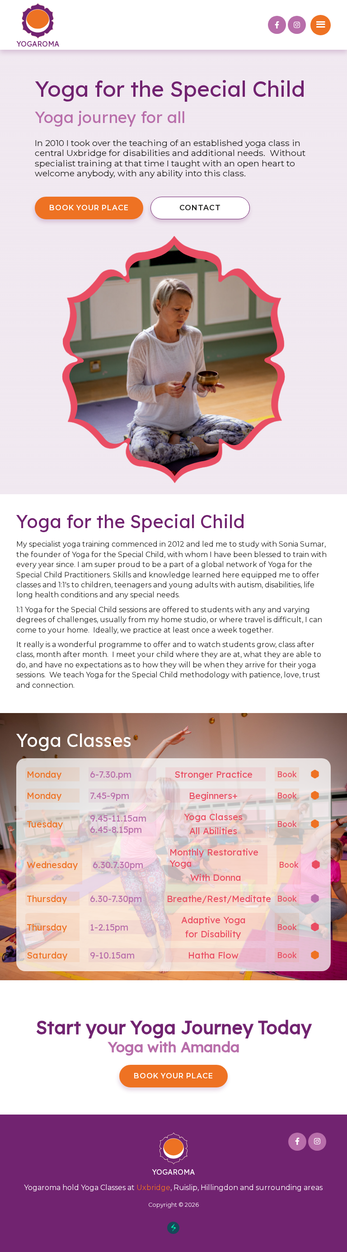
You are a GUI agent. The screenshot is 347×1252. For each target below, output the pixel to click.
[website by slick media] (173, 1228)
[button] (320, 25)
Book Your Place (89, 207)
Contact (200, 207)
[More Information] (173, 774)
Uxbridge (153, 1187)
